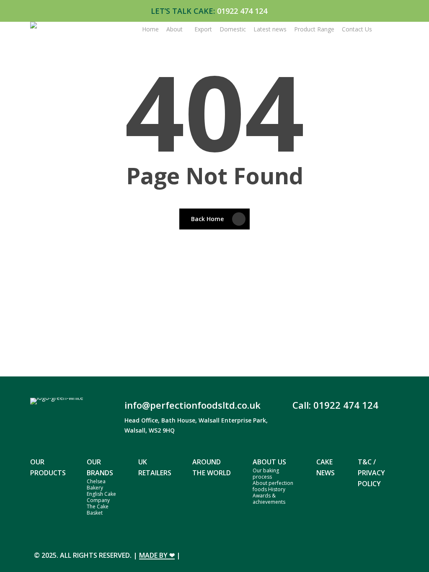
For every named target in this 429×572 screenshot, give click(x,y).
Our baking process (266, 473)
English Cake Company (101, 497)
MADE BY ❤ (157, 555)
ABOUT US (269, 461)
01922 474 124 (242, 11)
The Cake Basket (98, 509)
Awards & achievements (269, 498)
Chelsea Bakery (96, 484)
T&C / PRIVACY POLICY (371, 472)
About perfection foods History (273, 486)
